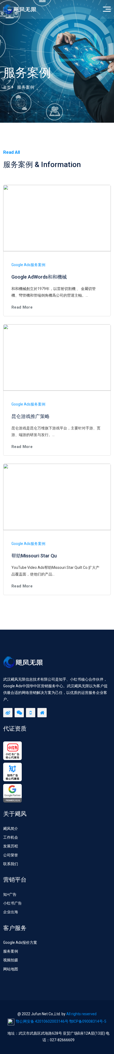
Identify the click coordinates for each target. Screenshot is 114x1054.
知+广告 (9, 894)
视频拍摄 (10, 960)
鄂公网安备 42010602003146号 (42, 1021)
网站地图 (10, 969)
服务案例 (10, 951)
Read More (22, 307)
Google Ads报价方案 (20, 942)
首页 (7, 87)
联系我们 (10, 864)
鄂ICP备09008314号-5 (87, 1021)
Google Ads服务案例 (28, 265)
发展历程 (10, 846)
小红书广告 (12, 903)
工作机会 (10, 837)
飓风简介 (10, 828)
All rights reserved (81, 1014)
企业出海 (10, 912)
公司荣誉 (10, 855)
